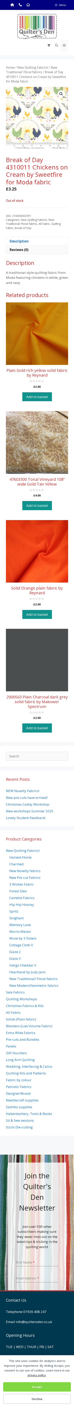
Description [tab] (19, 241)
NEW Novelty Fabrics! (22, 791)
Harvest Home (20, 857)
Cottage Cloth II (21, 945)
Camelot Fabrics (22, 897)
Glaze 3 (15, 958)
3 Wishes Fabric (21, 884)
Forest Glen (18, 891)
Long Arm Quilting (20, 1059)
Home (10, 67)
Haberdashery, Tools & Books (29, 1113)
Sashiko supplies (19, 1107)
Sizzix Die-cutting (19, 1127)
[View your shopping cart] (49, 45)
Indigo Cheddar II (22, 965)
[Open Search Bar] (56, 45)
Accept (37, 1387)
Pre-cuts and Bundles (22, 1039)
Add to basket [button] (37, 396)
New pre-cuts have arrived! (27, 797)
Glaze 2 (15, 951)
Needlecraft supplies (22, 1100)
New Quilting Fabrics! (32, 67)
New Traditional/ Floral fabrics (31, 69)
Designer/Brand (18, 1093)
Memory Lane (20, 924)
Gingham (16, 918)
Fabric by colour (18, 1080)
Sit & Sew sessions (20, 1120)
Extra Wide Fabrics (20, 1032)
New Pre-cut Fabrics (24, 877)
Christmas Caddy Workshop (27, 804)
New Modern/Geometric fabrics (33, 985)
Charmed (16, 864)
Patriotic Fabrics (18, 1086)
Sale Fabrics (15, 992)
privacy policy (37, 1375)
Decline (37, 1399)
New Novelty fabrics (24, 870)
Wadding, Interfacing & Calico (29, 1066)
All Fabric (44, 224)
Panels (11, 1046)
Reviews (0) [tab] (18, 249)
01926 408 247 (35, 1311)
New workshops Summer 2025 (29, 811)
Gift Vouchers (16, 1053)
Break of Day (23, 228)
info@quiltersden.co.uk (34, 1321)
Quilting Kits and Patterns (26, 1073)
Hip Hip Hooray (21, 904)
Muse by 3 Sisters (23, 938)
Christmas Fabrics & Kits (25, 1005)
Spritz (13, 911)
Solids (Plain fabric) (21, 1019)
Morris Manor (20, 931)
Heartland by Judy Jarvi (27, 972)
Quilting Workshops (21, 999)
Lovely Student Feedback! (25, 818)
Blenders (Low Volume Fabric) (29, 1026)
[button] (61, 93)
